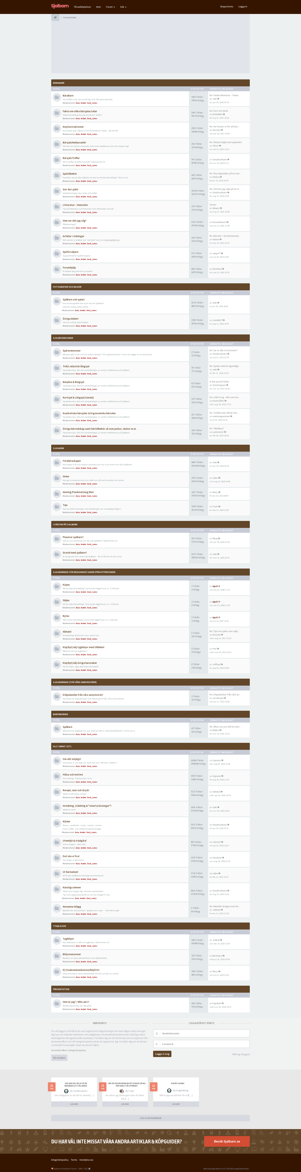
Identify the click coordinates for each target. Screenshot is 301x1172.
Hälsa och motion (73, 774)
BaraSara (217, 955)
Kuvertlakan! (177, 1083)
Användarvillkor (59, 1050)
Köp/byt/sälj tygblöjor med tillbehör (84, 647)
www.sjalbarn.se (111, 240)
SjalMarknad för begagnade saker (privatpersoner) (84, 572)
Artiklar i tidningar (73, 236)
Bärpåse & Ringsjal (73, 382)
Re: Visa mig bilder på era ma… (226, 173)
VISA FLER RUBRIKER (150, 1118)
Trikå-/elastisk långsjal (76, 366)
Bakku (216, 730)
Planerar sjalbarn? (73, 537)
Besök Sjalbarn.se (227, 1141)
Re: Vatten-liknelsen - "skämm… (226, 95)
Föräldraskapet (72, 460)
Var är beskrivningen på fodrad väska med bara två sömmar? (126, 1084)
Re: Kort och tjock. (219, 110)
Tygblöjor (68, 938)
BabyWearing (60, 714)
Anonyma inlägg (72, 906)
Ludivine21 (218, 432)
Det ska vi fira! (71, 856)
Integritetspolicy (77, 1050)
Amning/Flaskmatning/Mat (78, 492)
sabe (215, 477)
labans (216, 208)
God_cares (92, 103)
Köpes (66, 584)
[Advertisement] (150, 47)
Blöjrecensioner (72, 954)
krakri (83, 103)
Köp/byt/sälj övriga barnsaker (80, 663)
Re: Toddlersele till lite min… (224, 412)
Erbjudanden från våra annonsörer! (83, 694)
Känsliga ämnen (72, 887)
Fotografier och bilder (67, 286)
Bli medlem (59, 1057)
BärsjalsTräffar (71, 158)
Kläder (66, 821)
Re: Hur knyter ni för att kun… (225, 126)
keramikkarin (219, 222)
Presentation (61, 989)
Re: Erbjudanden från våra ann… (226, 694)
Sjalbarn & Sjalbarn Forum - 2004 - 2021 (71, 1168)
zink (215, 98)
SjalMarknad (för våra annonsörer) (75, 682)
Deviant (216, 130)
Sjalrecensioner (63, 337)
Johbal (216, 940)
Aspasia (217, 760)
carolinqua (218, 698)
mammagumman (221, 416)
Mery (215, 492)
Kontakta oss (86, 1159)
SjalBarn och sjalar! (74, 299)
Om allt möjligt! (72, 759)
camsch (217, 841)
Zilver (215, 145)
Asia (78, 103)
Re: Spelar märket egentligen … (226, 366)
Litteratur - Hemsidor (75, 205)
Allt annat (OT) (62, 746)
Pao (214, 648)
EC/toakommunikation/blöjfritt (81, 970)
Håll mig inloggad (241, 1054)
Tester (213, 204)
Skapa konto (226, 6)
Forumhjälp (69, 267)
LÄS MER (74, 1104)
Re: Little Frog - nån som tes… (225, 397)
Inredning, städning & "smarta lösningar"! (87, 805)
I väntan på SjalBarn (65, 524)
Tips (65, 505)
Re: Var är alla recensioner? (224, 350)
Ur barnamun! (70, 872)
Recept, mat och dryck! (76, 790)
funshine (217, 268)
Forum (109, 6)
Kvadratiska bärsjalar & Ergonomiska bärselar (89, 413)
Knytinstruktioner (73, 126)
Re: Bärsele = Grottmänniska (224, 235)
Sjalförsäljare (70, 251)
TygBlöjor (59, 926)
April (215, 586)
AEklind (216, 791)
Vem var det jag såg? (74, 220)
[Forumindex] (55, 17)
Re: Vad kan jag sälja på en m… (225, 189)
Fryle (215, 506)
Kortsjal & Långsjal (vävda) (78, 397)
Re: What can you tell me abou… (226, 726)
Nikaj (215, 538)
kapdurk (217, 1003)
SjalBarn (58, 448)
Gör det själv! (70, 189)
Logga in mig (162, 1053)
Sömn (66, 476)
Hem (98, 6)
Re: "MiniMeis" (217, 428)
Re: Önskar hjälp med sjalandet (226, 142)
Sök (122, 6)
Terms (74, 1159)
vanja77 (216, 253)
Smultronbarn (220, 159)
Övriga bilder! (71, 318)
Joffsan (216, 664)
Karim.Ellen (218, 400)
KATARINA (217, 114)
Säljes (66, 600)
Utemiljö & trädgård (74, 840)
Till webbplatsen (82, 6)
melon (216, 239)
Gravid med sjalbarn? (75, 552)
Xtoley (216, 176)
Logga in (242, 6)
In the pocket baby (219, 381)
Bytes (66, 616)
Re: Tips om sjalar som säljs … (225, 631)
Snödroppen (219, 385)
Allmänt (67, 631)
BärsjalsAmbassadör (74, 142)
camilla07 (217, 320)
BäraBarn (58, 82)
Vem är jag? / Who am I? (76, 1001)
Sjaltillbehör (70, 173)
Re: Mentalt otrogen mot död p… (227, 906)
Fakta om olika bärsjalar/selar (80, 111)
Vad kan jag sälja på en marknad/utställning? (75, 1084)
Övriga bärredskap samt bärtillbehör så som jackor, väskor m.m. (100, 428)
